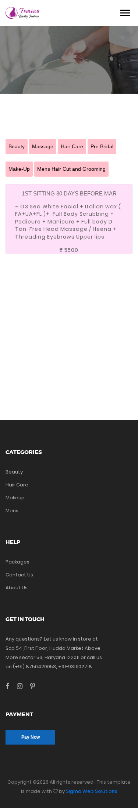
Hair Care (72, 146)
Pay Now (30, 737)
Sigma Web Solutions (91, 791)
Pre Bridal (102, 146)
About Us (17, 587)
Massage (42, 146)
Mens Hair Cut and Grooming (71, 169)
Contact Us (19, 574)
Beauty (16, 146)
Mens (12, 510)
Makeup (15, 497)
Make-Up (19, 169)
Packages (17, 561)
